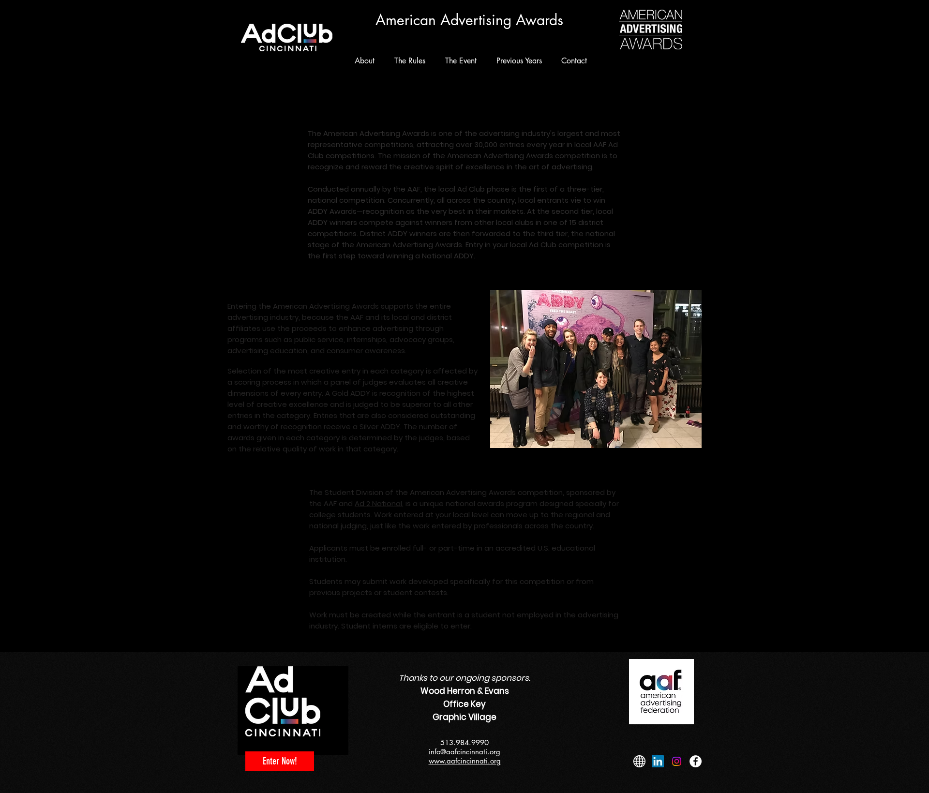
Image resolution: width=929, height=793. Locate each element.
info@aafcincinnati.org (464, 751)
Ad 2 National (378, 503)
